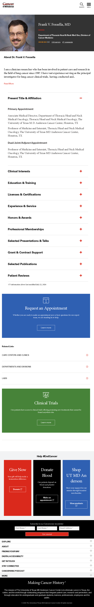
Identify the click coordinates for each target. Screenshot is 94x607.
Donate (16, 489)
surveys (56, 42)
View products (76, 503)
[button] (42, 98)
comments (67, 42)
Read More (9, 83)
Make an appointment (46, 498)
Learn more (46, 327)
